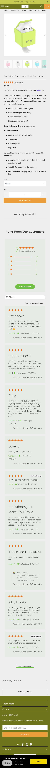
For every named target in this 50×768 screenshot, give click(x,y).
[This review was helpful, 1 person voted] (35, 463)
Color (6, 179)
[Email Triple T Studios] (19, 744)
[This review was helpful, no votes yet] (35, 337)
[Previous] (5, 35)
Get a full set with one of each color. (20, 126)
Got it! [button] (38, 762)
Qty (5, 189)
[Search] (41, 6)
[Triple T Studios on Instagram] (27, 744)
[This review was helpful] (35, 428)
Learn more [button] (18, 764)
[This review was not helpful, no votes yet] (39, 337)
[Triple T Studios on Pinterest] (31, 744)
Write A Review (25, 286)
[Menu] (1, 6)
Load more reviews (25, 666)
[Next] (45, 35)
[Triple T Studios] (25, 6)
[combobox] (35, 303)
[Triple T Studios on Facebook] (23, 744)
